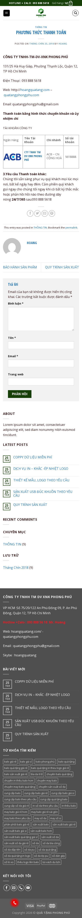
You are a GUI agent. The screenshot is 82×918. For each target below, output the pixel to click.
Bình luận (15, 303)
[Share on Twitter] (37, 213)
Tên (12, 338)
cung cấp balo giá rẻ (36, 793)
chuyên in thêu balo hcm (18, 780)
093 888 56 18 (37, 622)
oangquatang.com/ (27, 631)
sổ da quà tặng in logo (17, 856)
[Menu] (6, 13)
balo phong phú (45, 761)
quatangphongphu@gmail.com (36, 646)
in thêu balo (69, 805)
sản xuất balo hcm (41, 831)
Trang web (15, 374)
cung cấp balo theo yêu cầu (20, 799)
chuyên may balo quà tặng (19, 786)
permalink (71, 227)
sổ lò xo (9, 862)
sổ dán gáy (58, 856)
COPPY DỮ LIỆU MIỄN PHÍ (32, 457)
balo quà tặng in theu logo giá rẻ (50, 768)
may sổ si (55, 818)
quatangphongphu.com (21, 95)
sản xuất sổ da (50, 837)
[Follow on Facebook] (6, 887)
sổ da (35, 843)
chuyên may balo (47, 780)
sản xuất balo (41, 824)
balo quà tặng (66, 761)
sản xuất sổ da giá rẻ (16, 843)
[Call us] (21, 887)
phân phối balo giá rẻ (16, 824)
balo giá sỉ (26, 761)
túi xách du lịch (51, 862)
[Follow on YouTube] (28, 887)
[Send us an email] (14, 887)
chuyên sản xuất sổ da (52, 786)
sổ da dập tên (12, 849)
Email (13, 356)
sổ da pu (29, 849)
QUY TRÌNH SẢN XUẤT (62, 267)
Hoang (63, 43)
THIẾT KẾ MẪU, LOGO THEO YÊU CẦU (41, 480)
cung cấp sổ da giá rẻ (16, 805)
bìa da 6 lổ (37, 774)
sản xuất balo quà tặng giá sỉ (21, 837)
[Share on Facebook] (30, 213)
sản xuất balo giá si (15, 831)
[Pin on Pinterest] (52, 213)
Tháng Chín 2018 (15, 567)
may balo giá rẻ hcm (15, 812)
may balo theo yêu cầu (17, 818)
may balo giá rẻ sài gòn (44, 812)
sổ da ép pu (41, 856)
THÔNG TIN (41, 27)
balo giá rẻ (10, 761)
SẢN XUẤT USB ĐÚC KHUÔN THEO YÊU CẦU (42, 494)
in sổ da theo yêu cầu (45, 805)
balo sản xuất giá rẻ (15, 774)
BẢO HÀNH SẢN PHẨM (20, 267)
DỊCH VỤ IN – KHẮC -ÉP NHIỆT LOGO (40, 469)
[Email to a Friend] (44, 213)
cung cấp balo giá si (62, 793)
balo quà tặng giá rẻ (15, 768)
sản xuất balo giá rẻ (64, 824)
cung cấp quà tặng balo (53, 799)
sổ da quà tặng (47, 849)
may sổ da (40, 818)
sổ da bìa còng (51, 843)
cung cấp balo (12, 793)
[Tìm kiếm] (75, 13)
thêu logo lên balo (28, 862)
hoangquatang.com (35, 90)
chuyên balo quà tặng (59, 774)
